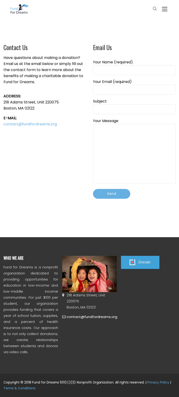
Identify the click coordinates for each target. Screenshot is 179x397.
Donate (144, 262)
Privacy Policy (158, 382)
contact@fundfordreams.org (30, 124)
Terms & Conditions (19, 388)
